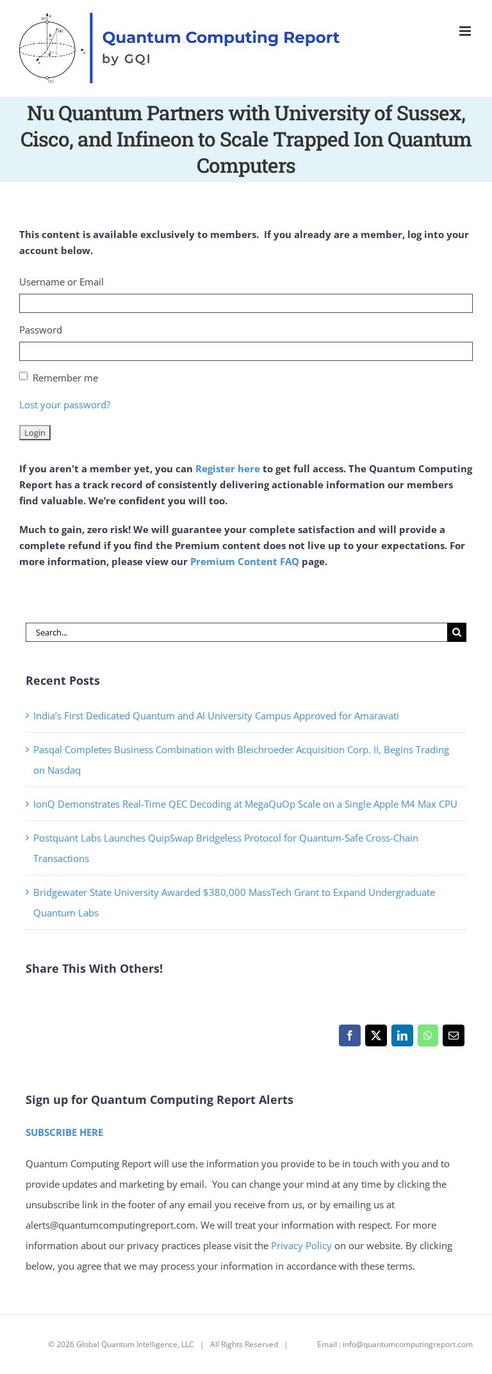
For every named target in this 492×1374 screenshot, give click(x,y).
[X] (376, 1039)
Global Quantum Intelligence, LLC (135, 1344)
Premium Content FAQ (244, 561)
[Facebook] (349, 1039)
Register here (227, 468)
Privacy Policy (301, 1245)
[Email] (453, 1039)
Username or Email (61, 281)
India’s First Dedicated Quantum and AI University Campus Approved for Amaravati (216, 715)
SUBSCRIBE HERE (64, 1132)
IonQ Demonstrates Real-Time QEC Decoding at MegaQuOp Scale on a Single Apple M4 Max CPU (245, 803)
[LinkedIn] (402, 1039)
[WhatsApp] (427, 1039)
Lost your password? (64, 404)
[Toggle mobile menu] (466, 31)
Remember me (65, 377)
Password (40, 329)
